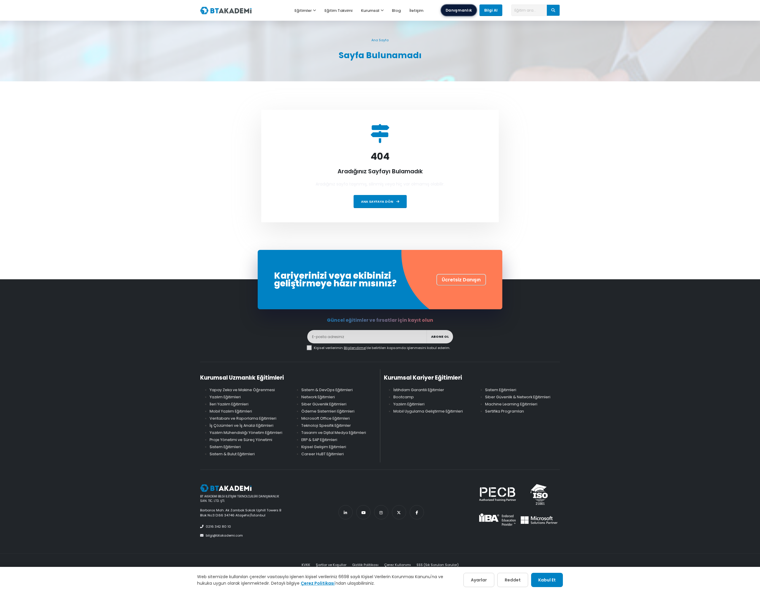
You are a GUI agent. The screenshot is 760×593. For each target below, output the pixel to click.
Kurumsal (370, 10)
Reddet (513, 580)
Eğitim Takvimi (338, 10)
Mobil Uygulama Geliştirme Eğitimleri (428, 411)
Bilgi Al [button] (491, 10)
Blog (396, 10)
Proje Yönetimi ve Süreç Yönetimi (241, 439)
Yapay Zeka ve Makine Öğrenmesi (242, 389)
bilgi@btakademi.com (224, 535)
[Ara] (553, 10)
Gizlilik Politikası (365, 564)
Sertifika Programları (504, 411)
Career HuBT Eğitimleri (322, 453)
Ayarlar (479, 580)
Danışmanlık (459, 10)
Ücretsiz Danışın (461, 279)
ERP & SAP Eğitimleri (319, 439)
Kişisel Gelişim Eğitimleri (323, 446)
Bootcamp (403, 396)
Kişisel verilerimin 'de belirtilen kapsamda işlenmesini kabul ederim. (382, 347)
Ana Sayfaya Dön (377, 201)
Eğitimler (303, 10)
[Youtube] (363, 512)
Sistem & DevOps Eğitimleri (327, 389)
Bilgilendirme (355, 347)
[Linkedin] (345, 512)
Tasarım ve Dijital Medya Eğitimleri (333, 432)
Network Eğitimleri (318, 396)
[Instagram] (381, 512)
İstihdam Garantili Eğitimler (418, 389)
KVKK (306, 564)
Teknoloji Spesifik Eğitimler (326, 425)
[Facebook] (417, 512)
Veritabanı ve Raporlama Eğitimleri (243, 418)
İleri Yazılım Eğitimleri (229, 404)
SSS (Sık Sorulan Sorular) (438, 564)
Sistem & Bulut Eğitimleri (232, 453)
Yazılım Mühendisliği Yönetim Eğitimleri (246, 432)
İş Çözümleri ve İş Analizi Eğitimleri (241, 425)
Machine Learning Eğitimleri (511, 404)
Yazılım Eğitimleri (225, 396)
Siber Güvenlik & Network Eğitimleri (517, 396)
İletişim (416, 10)
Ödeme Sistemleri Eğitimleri (327, 411)
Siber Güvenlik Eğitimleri (323, 404)
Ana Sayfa (380, 40)
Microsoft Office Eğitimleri (325, 418)
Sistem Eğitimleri (225, 446)
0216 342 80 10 (218, 526)
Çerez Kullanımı (397, 564)
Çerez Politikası (318, 583)
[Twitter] (399, 512)
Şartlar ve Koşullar (331, 564)
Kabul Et (547, 580)
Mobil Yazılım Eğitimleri (231, 411)
